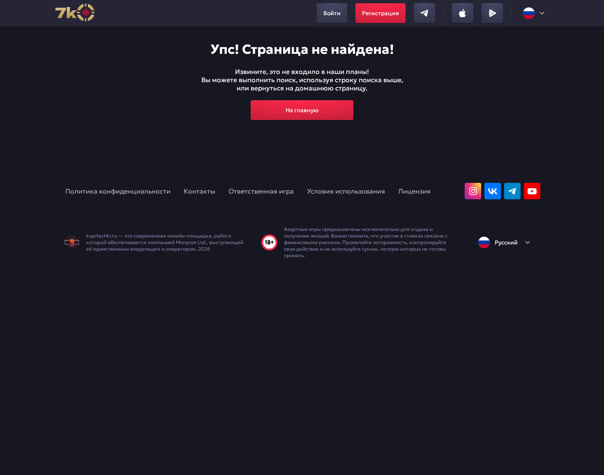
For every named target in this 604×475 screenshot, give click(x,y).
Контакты (199, 191)
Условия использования (346, 191)
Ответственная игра (261, 191)
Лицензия (414, 191)
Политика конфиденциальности (118, 191)
